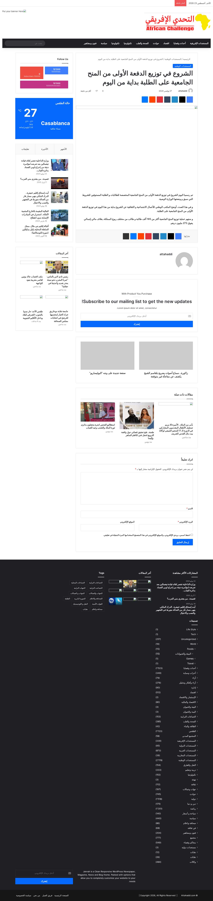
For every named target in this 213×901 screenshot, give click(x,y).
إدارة (193, 687)
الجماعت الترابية (96, 588)
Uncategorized (188, 639)
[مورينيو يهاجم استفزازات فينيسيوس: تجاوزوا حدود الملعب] (130, 601)
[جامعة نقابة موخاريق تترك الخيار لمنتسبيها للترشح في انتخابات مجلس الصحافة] (57, 301)
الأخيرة (44, 149)
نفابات (193, 852)
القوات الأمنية (97, 604)
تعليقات (25, 149)
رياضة (193, 808)
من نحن (36, 895)
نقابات (193, 857)
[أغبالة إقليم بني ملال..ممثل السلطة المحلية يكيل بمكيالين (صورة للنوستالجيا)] (59, 230)
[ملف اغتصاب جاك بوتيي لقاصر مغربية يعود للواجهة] (31, 267)
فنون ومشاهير (90, 43)
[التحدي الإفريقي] (177, 22)
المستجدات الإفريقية (199, 43)
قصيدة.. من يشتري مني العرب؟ (34, 179)
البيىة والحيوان (189, 712)
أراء (194, 678)
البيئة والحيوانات (183, 653)
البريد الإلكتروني (185, 522)
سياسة (104, 43)
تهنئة (194, 779)
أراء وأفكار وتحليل (187, 682)
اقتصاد (166, 43)
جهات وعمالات (189, 789)
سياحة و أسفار (189, 813)
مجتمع (193, 837)
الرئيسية (187, 59)
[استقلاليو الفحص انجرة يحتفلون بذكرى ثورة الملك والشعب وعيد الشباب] (98, 412)
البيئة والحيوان (189, 707)
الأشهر (63, 149)
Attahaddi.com (188, 895)
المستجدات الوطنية (173, 59)
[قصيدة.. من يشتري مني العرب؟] (59, 183)
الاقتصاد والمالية (189, 702)
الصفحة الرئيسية (61, 895)
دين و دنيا (191, 804)
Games (190, 658)
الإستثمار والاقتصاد (187, 697)
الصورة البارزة (79, 598)
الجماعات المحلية (78, 582)
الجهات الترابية (79, 588)
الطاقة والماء (190, 726)
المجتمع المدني (189, 736)
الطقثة (67, 598)
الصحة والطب (142, 43)
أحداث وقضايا (180, 43)
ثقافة (193, 784)
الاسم (189, 508)
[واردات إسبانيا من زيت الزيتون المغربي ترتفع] (115, 592)
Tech (193, 634)
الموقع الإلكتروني (127, 522)
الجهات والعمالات (95, 593)
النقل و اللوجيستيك (80, 604)
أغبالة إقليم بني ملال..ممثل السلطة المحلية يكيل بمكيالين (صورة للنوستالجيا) (35, 229)
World (193, 644)
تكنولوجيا (128, 43)
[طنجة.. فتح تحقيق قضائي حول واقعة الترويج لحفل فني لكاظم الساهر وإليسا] (137, 415)
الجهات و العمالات (77, 593)
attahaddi (182, 91)
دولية (193, 799)
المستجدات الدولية (187, 745)
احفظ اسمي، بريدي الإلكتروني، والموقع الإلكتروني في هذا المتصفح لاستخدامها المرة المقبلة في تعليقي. (146, 535)
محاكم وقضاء (190, 842)
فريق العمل (47, 895)
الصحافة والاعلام (96, 598)
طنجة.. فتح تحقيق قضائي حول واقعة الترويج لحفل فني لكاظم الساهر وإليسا (137, 435)
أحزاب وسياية (189, 673)
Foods (190, 649)
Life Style (191, 629)
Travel (190, 663)
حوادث (156, 43)
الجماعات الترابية (188, 716)
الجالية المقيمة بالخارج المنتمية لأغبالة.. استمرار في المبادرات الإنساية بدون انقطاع (35, 214)
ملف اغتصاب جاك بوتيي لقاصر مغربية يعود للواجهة (32, 279)
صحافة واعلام (189, 823)
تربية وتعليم (190, 770)
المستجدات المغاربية (186, 755)
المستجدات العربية (187, 750)
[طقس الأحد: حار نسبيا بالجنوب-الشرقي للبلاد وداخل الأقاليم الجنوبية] (31, 301)
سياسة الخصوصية (23, 895)
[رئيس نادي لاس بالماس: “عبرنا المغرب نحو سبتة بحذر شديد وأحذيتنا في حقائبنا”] (57, 267)
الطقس (192, 731)
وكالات (193, 862)
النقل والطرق (190, 765)
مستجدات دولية (189, 847)
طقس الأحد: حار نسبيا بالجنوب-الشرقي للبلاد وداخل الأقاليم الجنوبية (33, 314)
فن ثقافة (192, 828)
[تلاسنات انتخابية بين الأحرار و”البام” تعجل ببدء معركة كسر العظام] (115, 601)
